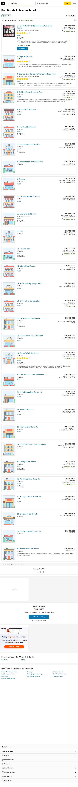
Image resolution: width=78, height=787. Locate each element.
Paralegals (4, 676)
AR (8, 564)
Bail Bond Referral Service (31, 30)
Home (3, 564)
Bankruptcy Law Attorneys (35, 674)
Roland (23, 659)
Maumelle (13, 564)
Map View (7, 16)
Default (71, 16)
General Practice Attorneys (9, 672)
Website (19, 35)
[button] (74, 3)
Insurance (26, 216)
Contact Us (23, 48)
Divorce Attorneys (58, 672)
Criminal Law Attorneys (8, 678)
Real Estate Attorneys (59, 674)
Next (44, 572)
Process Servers (58, 676)
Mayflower (4, 659)
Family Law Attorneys (7, 674)
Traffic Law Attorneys (33, 676)
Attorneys (30, 672)
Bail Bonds (20, 30)
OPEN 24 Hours (28, 20)
